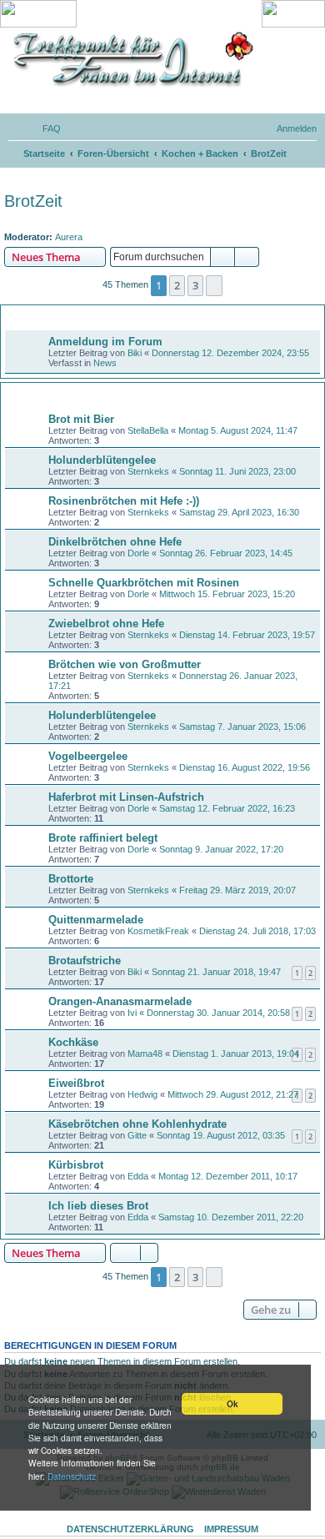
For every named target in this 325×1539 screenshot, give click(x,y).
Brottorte (70, 879)
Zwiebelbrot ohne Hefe (106, 623)
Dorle (138, 553)
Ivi (132, 1013)
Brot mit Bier (81, 419)
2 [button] (177, 285)
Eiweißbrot (76, 1083)
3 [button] (195, 285)
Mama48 (145, 1054)
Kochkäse (73, 1042)
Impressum (231, 1529)
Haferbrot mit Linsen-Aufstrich (126, 797)
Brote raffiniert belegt (103, 838)
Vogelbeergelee (88, 756)
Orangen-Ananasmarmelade (120, 1001)
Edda (138, 1176)
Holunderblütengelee (102, 460)
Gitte (137, 1135)
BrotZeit (33, 201)
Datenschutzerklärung (130, 1529)
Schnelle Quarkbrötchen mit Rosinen (143, 582)
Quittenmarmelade (95, 919)
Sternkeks (148, 471)
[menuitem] (44, 128)
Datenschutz (72, 1476)
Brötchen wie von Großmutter (124, 664)
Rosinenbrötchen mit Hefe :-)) (123, 501)
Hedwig (143, 1094)
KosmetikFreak (158, 931)
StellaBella (148, 430)
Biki (135, 353)
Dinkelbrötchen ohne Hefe (115, 542)
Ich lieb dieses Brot (98, 1206)
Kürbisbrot (75, 1165)
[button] (214, 285)
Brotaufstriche (84, 960)
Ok (232, 1404)
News (105, 363)
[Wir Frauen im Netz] (129, 59)
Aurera (68, 237)
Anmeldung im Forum (105, 341)
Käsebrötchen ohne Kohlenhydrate (137, 1124)
